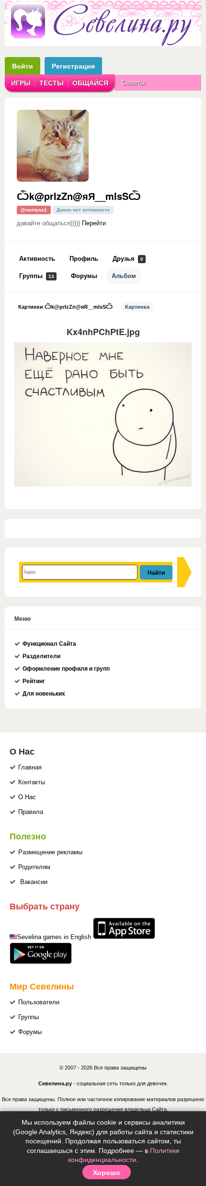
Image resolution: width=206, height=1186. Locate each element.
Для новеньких (44, 693)
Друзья (128, 259)
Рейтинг (34, 681)
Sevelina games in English (54, 937)
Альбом (124, 276)
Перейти (94, 223)
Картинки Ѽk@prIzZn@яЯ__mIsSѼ (65, 307)
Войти (22, 65)
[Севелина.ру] (103, 44)
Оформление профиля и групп (66, 668)
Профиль (83, 259)
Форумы (84, 276)
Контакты (31, 782)
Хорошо (106, 1172)
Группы (36, 276)
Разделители (41, 656)
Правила (30, 812)
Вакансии (33, 882)
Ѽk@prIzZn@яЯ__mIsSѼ (79, 196)
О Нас (27, 797)
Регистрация (73, 65)
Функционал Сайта (49, 643)
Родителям (34, 867)
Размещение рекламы (50, 852)
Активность (37, 259)
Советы (133, 82)
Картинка (137, 307)
